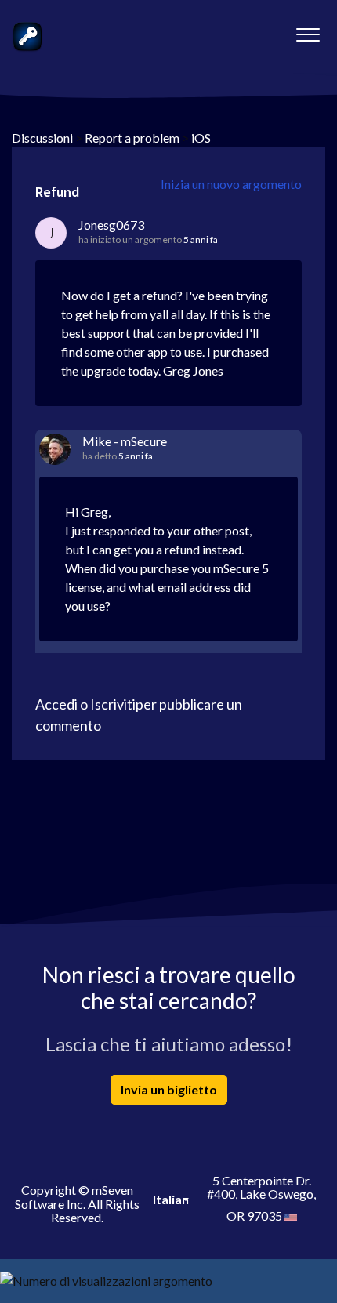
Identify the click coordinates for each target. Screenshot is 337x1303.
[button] (307, 30)
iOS (201, 137)
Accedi (56, 704)
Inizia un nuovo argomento (231, 183)
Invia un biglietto (169, 1089)
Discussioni (42, 137)
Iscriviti (113, 704)
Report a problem (132, 137)
